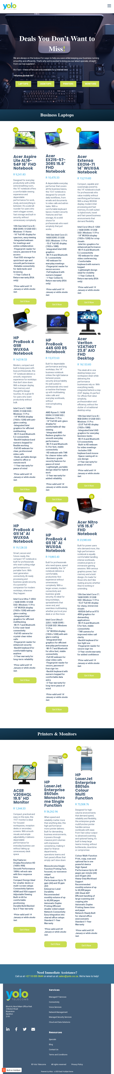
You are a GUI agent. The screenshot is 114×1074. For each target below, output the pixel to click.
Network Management (58, 1012)
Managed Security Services (60, 1017)
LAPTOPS (23, 84)
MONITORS (90, 84)
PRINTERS (68, 84)
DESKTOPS (45, 84)
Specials (52, 1039)
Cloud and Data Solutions (59, 1022)
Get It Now (25, 301)
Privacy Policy (77, 1064)
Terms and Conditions (58, 1055)
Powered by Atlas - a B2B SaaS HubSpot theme (57, 1072)
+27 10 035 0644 (34, 976)
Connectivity (54, 1002)
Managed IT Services (57, 997)
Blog (51, 1044)
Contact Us (53, 1050)
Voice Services (55, 1007)
